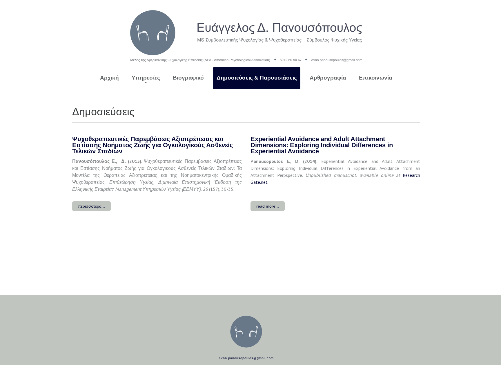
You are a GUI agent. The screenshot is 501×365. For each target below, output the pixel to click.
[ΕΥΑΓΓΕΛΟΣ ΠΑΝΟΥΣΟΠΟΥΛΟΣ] (246, 36)
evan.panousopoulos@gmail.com (246, 358)
